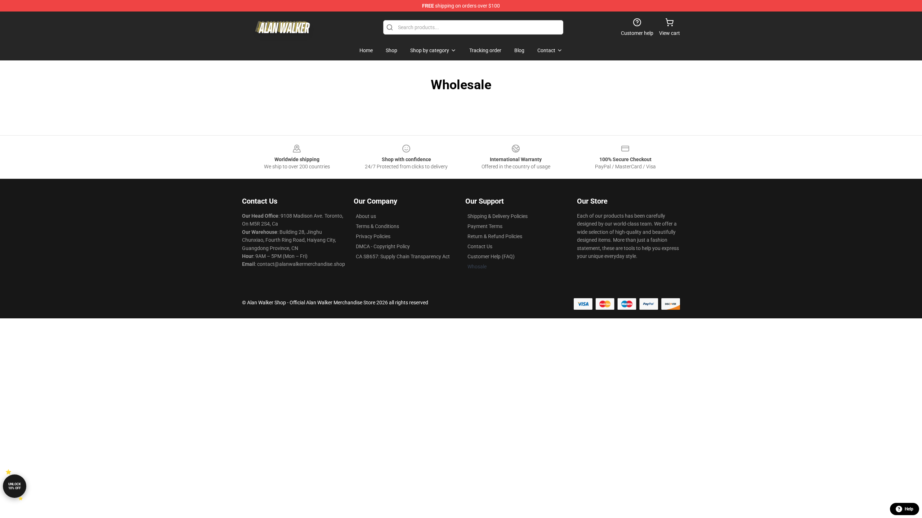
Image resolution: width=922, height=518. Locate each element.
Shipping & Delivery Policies (497, 216)
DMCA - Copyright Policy (383, 246)
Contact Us (479, 246)
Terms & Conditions (377, 226)
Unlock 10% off (14, 486)
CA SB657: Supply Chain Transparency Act (403, 256)
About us (366, 216)
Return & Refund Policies (494, 236)
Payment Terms (484, 226)
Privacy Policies (373, 236)
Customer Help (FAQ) (491, 256)
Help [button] (909, 509)
